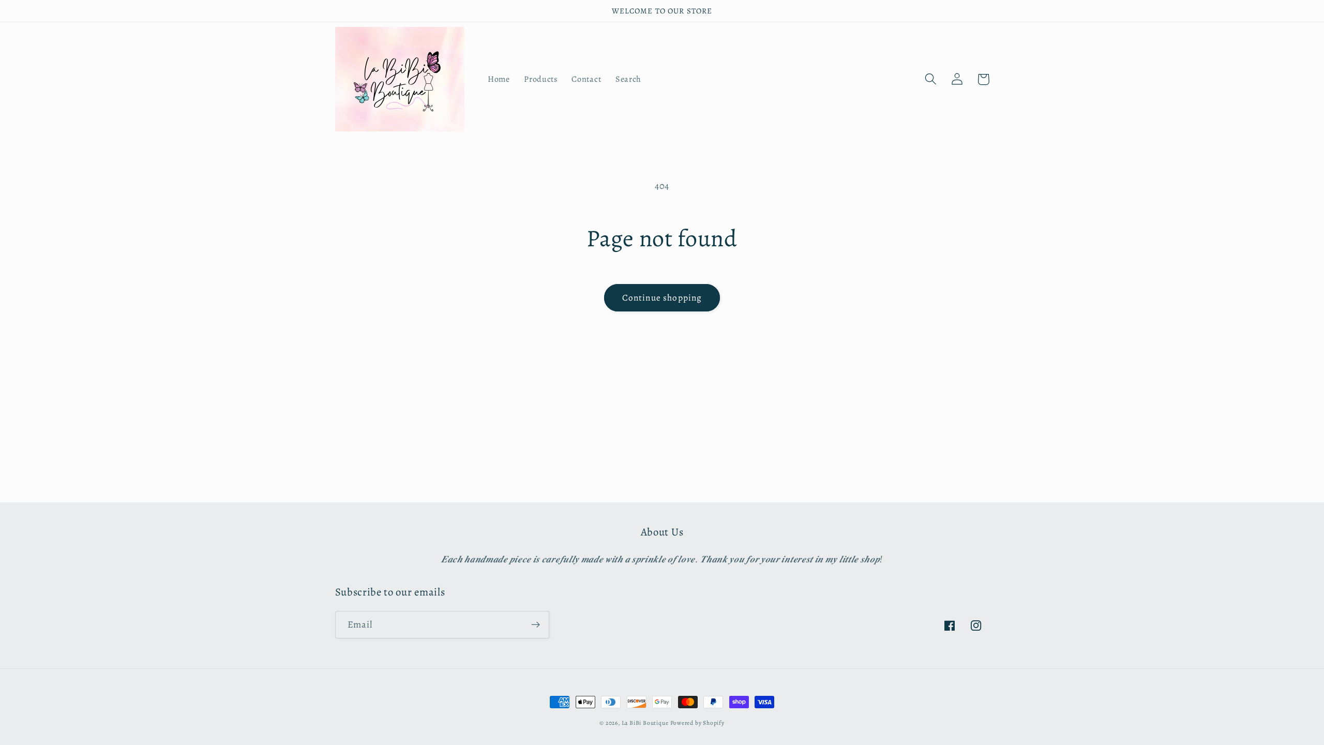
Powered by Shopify (697, 723)
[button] (931, 79)
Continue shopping (662, 297)
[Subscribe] (535, 625)
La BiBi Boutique (645, 723)
